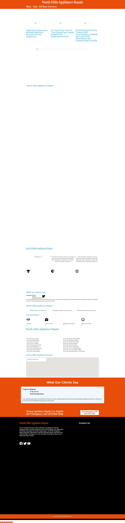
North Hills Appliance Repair (39, 248)
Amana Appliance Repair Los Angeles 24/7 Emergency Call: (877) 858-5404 (44, 412)
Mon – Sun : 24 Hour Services (41, 6)
